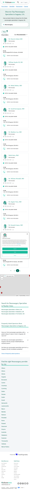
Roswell (3, 423)
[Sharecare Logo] (10, 2)
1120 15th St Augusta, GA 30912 (10, 75)
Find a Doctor (4, 6)
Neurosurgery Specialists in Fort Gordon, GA (12, 314)
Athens (3, 371)
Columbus (4, 385)
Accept (15, 252)
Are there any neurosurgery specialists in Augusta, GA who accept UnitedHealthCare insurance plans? (12, 341)
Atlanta (3, 374)
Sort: (19, 34)
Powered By (12, 454)
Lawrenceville (5, 406)
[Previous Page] (11, 270)
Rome (3, 420)
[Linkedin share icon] (23, 484)
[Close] (27, 234)
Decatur (3, 394)
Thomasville (4, 441)
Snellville (3, 432)
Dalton (3, 391)
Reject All (15, 248)
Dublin (3, 397)
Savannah (4, 426)
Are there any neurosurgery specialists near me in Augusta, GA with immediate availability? (14, 348)
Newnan (3, 415)
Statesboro (4, 435)
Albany (3, 368)
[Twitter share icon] (25, 484)
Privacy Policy (19, 243)
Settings (15, 255)
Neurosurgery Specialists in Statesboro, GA (12, 311)
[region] (15, 245)
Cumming (3, 388)
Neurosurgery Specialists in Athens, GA (11, 309)
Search (18, 2)
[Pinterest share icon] (27, 484)
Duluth (3, 400)
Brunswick (4, 380)
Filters (5, 31)
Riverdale (3, 417)
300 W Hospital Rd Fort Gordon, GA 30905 (13, 52)
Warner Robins (5, 447)
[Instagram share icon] (21, 484)
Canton (3, 382)
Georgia (26, 6)
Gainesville (4, 403)
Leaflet (17, 295)
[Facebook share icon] (18, 484)
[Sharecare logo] (15, 483)
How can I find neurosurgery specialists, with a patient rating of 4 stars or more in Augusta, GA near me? (13, 334)
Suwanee (3, 438)
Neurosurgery (19, 6)
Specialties (11, 6)
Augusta (3, 377)
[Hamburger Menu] (4, 2)
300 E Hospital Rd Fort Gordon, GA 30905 (12, 261)
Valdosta (3, 444)
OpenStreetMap (22, 295)
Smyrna (3, 429)
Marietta (3, 412)
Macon (3, 409)
